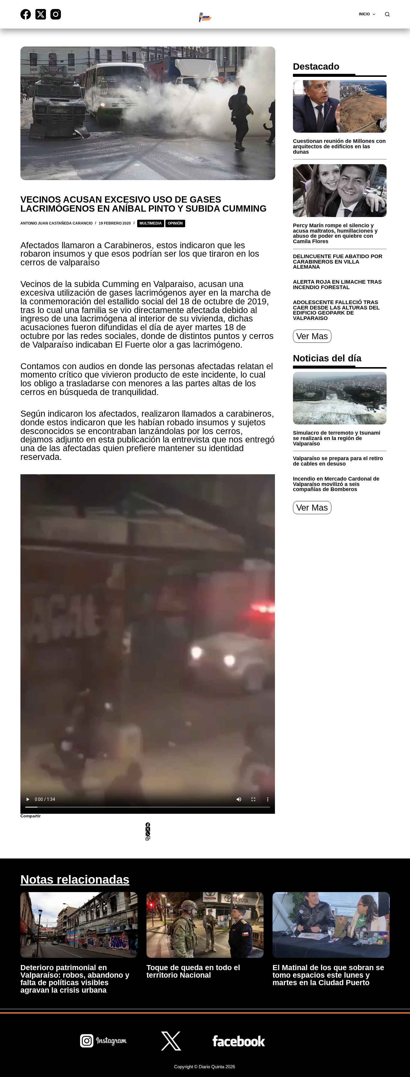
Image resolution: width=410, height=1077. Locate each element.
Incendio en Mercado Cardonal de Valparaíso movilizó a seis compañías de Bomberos (336, 484)
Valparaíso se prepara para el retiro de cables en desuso (338, 461)
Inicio (364, 14)
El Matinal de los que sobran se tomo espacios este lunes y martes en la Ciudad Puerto (328, 975)
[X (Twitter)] (40, 14)
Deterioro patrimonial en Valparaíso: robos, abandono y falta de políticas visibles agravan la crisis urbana (74, 978)
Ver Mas (312, 336)
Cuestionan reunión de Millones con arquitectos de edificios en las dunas (339, 146)
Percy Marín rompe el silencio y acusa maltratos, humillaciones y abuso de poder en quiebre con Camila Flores (335, 233)
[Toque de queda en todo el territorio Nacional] (205, 925)
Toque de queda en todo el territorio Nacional (193, 971)
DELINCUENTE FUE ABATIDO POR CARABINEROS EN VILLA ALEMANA (337, 261)
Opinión (175, 223)
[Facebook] (25, 14)
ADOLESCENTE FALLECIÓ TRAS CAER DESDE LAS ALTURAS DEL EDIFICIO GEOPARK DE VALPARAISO (336, 310)
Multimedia (151, 223)
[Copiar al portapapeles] (147, 838)
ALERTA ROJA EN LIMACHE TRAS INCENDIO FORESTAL (337, 284)
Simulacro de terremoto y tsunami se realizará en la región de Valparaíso (336, 438)
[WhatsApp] (147, 833)
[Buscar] (387, 14)
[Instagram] (55, 14)
